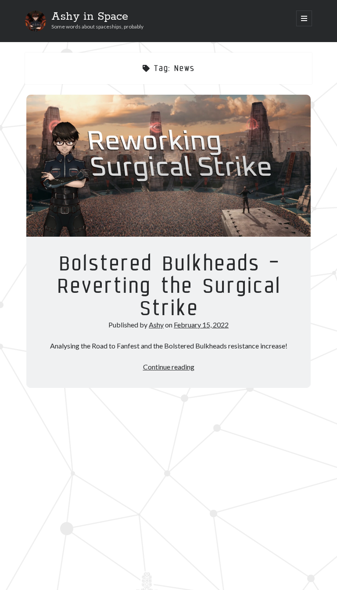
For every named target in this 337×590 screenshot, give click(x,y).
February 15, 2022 (201, 324)
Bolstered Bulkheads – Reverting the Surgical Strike (168, 166)
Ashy (156, 324)
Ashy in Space (89, 17)
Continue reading (168, 367)
